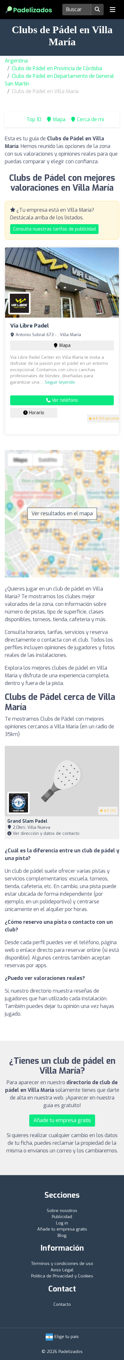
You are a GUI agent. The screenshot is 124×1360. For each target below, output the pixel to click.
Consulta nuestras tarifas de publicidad (54, 229)
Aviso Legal (62, 1270)
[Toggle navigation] (112, 9)
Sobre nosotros (62, 1210)
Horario (36, 413)
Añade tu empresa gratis (62, 1120)
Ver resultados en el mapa (62, 513)
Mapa (64, 345)
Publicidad (62, 1216)
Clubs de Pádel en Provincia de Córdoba (57, 68)
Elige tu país (66, 1336)
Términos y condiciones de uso (62, 1263)
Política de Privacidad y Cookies (62, 1276)
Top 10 (33, 119)
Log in (62, 1223)
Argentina (16, 60)
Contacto (62, 1304)
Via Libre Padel (29, 325)
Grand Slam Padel (27, 821)
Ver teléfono (64, 400)
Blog (62, 1235)
